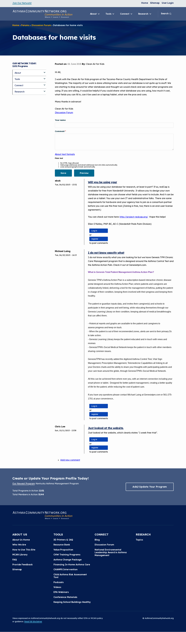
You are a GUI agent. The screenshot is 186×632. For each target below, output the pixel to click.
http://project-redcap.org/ (134, 216)
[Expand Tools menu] (44, 77)
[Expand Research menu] (44, 90)
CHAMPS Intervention (65, 569)
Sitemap (155, 2)
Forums (25, 25)
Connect (125, 13)
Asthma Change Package (68, 559)
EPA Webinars (61, 592)
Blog (97, 539)
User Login (168, 2)
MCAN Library (20, 554)
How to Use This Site (23, 549)
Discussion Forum (41, 25)
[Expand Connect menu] (44, 83)
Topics (139, 539)
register (94, 239)
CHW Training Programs (67, 554)
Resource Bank (62, 544)
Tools (109, 13)
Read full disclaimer (33, 621)
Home (144, 2)
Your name (60, 120)
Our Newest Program (23, 483)
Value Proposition (63, 549)
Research (143, 13)
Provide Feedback (22, 564)
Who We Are (19, 544)
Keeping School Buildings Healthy (72, 602)
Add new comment (70, 460)
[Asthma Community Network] (42, 13)
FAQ (14, 559)
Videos (57, 587)
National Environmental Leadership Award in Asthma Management (110, 552)
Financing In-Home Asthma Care (72, 564)
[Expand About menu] (44, 71)
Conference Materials (65, 597)
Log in (94, 230)
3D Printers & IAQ (63, 539)
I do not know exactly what (106, 252)
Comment (60, 131)
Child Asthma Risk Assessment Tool (70, 576)
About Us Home (21, 539)
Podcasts (59, 582)
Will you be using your (102, 182)
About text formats (65, 154)
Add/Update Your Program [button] (149, 486)
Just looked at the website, (106, 428)
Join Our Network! (22, 3)
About (93, 13)
